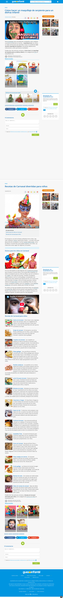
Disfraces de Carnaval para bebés (13, 92)
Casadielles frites (17, 434)
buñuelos (36, 287)
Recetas (10, 534)
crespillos (26, 283)
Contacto (48, 575)
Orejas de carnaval (18, 330)
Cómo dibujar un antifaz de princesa (22, 71)
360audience (35, 594)
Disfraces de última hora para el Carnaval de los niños (33, 71)
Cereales (6, 534)
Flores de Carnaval (18, 443)
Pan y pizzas (21, 534)
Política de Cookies (32, 131)
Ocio (6, 7)
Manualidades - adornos (9, 105)
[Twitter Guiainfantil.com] (53, 116)
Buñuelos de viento (18, 388)
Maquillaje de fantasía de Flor (9, 529)
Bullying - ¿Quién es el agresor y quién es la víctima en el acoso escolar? (54, 31)
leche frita (9, 289)
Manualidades (20, 68)
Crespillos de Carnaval (19, 340)
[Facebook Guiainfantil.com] (45, 116)
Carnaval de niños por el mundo (10, 516)
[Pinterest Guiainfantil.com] (47, 116)
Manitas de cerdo (17, 476)
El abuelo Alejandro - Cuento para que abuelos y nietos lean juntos (46, 23)
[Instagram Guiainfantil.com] (50, 116)
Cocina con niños (9, 67)
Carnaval (31, 67)
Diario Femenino (40, 591)
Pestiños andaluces (18, 365)
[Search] (50, 2)
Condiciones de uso (24, 131)
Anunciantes (27, 577)
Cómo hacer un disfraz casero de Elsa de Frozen (21, 85)
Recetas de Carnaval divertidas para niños (9, 71)
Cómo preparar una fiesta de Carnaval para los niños (22, 515)
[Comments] (37, 18)
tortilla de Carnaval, (33, 270)
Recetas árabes (15, 534)
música (15, 240)
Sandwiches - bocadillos (20, 525)
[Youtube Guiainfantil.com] (56, 116)
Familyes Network (22, 591)
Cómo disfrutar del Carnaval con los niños (33, 516)
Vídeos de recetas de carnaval (21, 486)
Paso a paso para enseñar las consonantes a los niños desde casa (54, 23)
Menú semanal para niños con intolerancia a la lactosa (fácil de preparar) (46, 31)
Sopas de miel (16, 410)
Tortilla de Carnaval (18, 420)
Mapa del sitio (36, 577)
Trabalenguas (30, 105)
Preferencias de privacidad (15, 131)
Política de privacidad (31, 575)
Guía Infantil (31, 591)
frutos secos (14, 282)
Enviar (35, 134)
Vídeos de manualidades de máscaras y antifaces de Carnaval (10, 84)
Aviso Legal (41, 575)
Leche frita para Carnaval (19, 378)
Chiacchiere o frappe (18, 400)
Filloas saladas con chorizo (20, 456)
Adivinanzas (25, 105)
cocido (16, 280)
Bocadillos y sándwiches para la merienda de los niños (22, 529)
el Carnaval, (11, 41)
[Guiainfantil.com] (18, 2)
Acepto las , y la (21, 131)
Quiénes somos (15, 575)
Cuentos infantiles (18, 105)
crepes (8, 275)
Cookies (22, 575)
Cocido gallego (17, 466)
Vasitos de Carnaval (18, 320)
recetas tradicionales (29, 242)
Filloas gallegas (17, 351)
